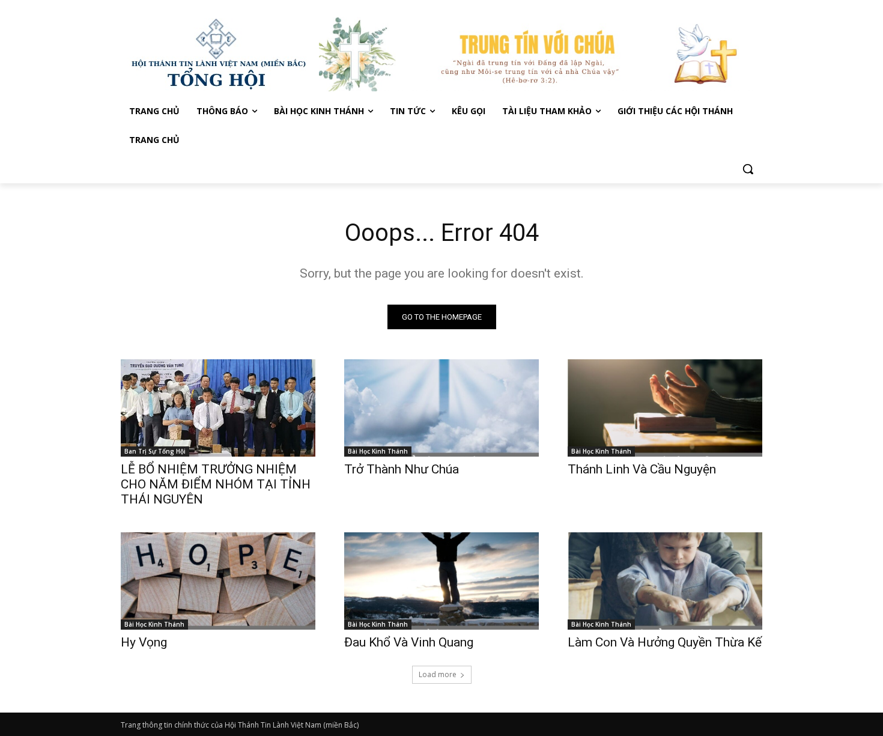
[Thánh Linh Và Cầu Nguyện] (665, 408)
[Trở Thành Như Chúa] (441, 408)
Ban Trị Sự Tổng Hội (155, 451)
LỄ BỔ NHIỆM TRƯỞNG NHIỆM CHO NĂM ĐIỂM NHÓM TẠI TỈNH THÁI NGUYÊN (216, 484)
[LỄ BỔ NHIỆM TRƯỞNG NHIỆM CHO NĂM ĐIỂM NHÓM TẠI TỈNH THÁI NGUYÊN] (218, 408)
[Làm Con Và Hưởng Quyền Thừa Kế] (665, 581)
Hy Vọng (145, 642)
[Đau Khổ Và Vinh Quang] (441, 581)
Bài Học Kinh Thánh (378, 451)
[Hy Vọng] (218, 581)
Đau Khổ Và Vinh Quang (410, 642)
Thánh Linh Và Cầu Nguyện (642, 469)
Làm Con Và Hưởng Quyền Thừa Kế (665, 642)
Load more (438, 674)
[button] (747, 168)
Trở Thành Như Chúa (401, 469)
